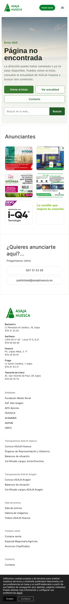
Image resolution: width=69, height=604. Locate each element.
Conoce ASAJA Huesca (18, 446)
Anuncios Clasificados (17, 546)
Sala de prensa (13, 508)
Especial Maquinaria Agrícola (21, 541)
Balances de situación (17, 456)
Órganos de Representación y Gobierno (27, 451)
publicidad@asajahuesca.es (35, 280)
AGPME (9, 422)
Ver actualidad (50, 89)
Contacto (34, 99)
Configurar (25, 598)
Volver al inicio (19, 89)
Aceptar (9, 598)
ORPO (8, 427)
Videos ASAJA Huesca (17, 517)
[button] (62, 7)
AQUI (19, 592)
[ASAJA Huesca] (13, 7)
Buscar (57, 111)
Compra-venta (13, 536)
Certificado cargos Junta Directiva (24, 461)
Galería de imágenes (16, 512)
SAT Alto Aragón (14, 403)
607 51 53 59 (34, 270)
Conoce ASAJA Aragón (18, 479)
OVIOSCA (10, 412)
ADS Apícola (12, 408)
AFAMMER (11, 418)
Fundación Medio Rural (18, 398)
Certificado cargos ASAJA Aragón (24, 489)
